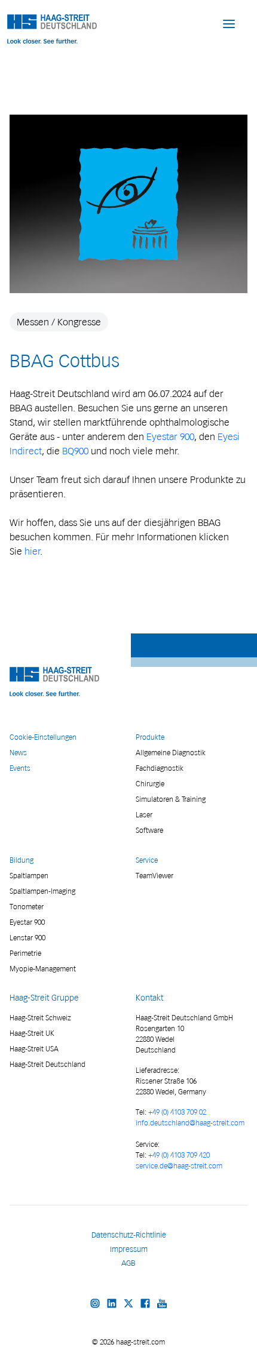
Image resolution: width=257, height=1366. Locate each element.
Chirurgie (150, 783)
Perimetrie (25, 953)
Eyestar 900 (170, 436)
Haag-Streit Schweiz (40, 1017)
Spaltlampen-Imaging (42, 891)
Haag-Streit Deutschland (47, 1064)
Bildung (21, 860)
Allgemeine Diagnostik (171, 752)
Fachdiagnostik (159, 768)
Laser (144, 814)
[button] (229, 23)
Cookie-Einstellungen (43, 737)
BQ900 (75, 451)
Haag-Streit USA (34, 1048)
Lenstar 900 (27, 937)
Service (147, 860)
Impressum (129, 1249)
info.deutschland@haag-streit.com (190, 1122)
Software (149, 830)
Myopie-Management (43, 968)
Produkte (150, 737)
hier (33, 551)
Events (20, 768)
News (18, 752)
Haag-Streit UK (32, 1033)
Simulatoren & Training (171, 799)
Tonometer (27, 906)
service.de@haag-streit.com (179, 1165)
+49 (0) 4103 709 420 (179, 1154)
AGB (128, 1263)
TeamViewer (154, 875)
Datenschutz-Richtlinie (128, 1234)
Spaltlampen (29, 875)
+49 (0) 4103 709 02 (177, 1111)
